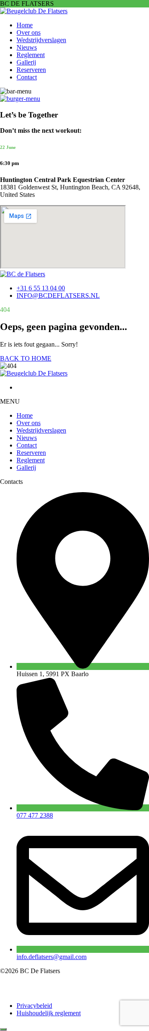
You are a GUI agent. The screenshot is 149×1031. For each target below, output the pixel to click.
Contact (27, 77)
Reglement (31, 54)
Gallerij (26, 62)
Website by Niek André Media (50, 991)
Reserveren (31, 69)
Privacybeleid (34, 1005)
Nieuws (27, 47)
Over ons (29, 32)
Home (25, 25)
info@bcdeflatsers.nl (58, 295)
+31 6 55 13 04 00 (41, 288)
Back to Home (25, 358)
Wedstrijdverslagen (41, 39)
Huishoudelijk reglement (49, 1013)
